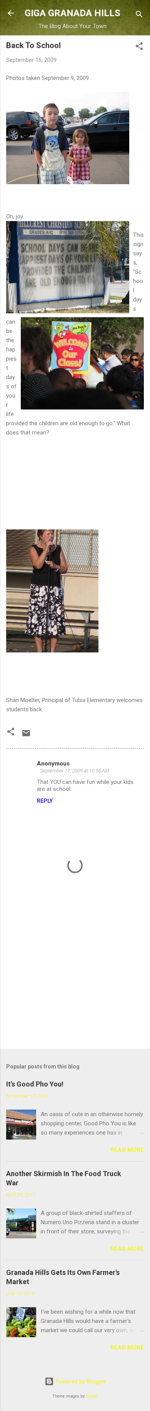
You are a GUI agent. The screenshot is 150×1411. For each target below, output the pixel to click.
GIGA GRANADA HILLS (72, 13)
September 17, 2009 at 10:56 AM (74, 771)
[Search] (139, 15)
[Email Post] (26, 735)
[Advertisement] (75, 983)
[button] (139, 47)
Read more (127, 1149)
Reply (45, 801)
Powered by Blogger (80, 1381)
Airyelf (92, 1396)
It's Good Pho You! (34, 1084)
